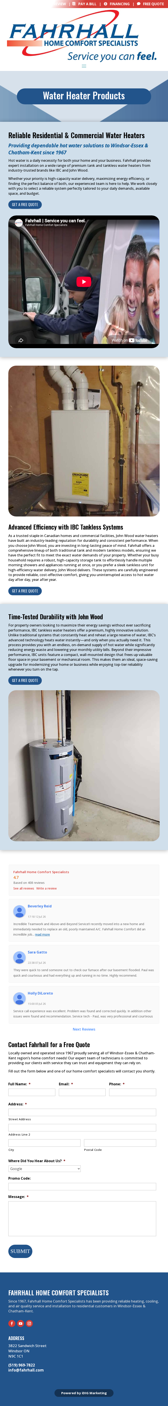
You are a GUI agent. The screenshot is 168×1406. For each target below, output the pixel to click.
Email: (66, 1084)
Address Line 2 (19, 1134)
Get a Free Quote (25, 204)
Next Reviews (84, 1029)
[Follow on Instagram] (29, 1323)
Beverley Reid (40, 906)
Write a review (46, 888)
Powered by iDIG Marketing (84, 1393)
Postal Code (93, 1150)
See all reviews (23, 888)
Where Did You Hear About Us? (36, 1161)
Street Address (20, 1119)
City (11, 1150)
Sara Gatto (37, 952)
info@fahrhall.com (26, 1370)
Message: (18, 1196)
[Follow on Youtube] (20, 1323)
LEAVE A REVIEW (50, 4)
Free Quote (150, 4)
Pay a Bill (84, 4)
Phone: (117, 1084)
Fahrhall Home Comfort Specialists (41, 872)
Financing (117, 4)
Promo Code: (19, 1178)
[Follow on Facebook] (11, 1323)
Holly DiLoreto (40, 993)
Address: (17, 1104)
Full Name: (19, 1084)
